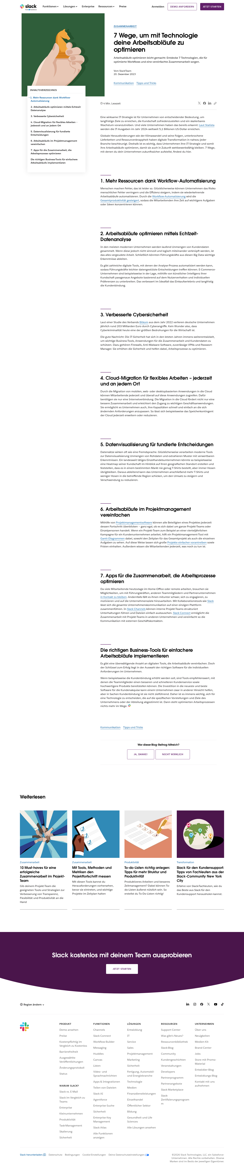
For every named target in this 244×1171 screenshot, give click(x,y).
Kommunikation (124, 83)
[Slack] (28, 6)
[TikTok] (222, 1005)
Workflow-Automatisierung (169, 196)
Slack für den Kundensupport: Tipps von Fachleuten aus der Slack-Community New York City (200, 874)
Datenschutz (55, 1154)
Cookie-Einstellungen (94, 1154)
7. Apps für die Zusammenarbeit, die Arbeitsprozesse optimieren (51, 152)
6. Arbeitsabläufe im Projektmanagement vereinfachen (54, 142)
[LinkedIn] (209, 103)
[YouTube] (215, 1005)
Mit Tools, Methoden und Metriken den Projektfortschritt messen (92, 871)
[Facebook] (204, 103)
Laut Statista (206, 125)
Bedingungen (72, 1154)
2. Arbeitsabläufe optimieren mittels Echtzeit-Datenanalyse (56, 108)
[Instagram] (194, 1005)
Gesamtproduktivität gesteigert (119, 200)
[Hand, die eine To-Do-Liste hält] (96, 834)
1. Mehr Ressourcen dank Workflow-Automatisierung (51, 99)
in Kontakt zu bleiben (113, 597)
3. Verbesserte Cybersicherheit (47, 116)
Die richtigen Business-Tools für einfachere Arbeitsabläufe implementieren (54, 161)
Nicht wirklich (172, 754)
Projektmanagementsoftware (134, 522)
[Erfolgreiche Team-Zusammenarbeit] (43, 834)
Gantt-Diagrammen (112, 538)
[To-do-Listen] (148, 834)
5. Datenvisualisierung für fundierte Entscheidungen (50, 133)
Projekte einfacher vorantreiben (187, 542)
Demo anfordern (182, 6)
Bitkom (143, 322)
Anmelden (158, 6)
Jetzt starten (212, 6)
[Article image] (200, 834)
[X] (208, 1005)
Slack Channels (136, 609)
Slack (210, 601)
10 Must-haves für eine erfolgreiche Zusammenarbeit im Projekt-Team (42, 874)
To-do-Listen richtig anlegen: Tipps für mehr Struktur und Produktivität (147, 871)
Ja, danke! (141, 754)
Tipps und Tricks (146, 83)
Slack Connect (182, 613)
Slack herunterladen (31, 1154)
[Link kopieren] (214, 103)
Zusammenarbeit (125, 26)
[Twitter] (199, 103)
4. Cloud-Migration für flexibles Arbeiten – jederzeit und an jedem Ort (54, 124)
